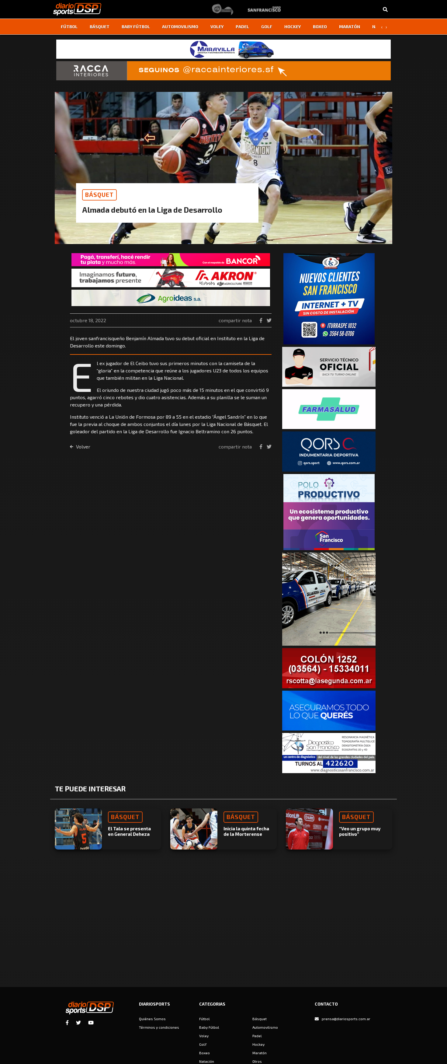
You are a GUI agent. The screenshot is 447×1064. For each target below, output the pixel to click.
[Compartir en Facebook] (261, 320)
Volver (82, 446)
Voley (217, 26)
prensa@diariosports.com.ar (346, 1019)
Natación (206, 1061)
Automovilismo (180, 26)
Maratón (349, 26)
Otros (257, 1061)
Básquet (99, 26)
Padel (242, 26)
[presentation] (381, 26)
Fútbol (69, 26)
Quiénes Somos (152, 1019)
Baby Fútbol (136, 26)
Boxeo (320, 26)
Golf (266, 26)
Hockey (292, 26)
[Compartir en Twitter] (269, 320)
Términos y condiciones (159, 1027)
